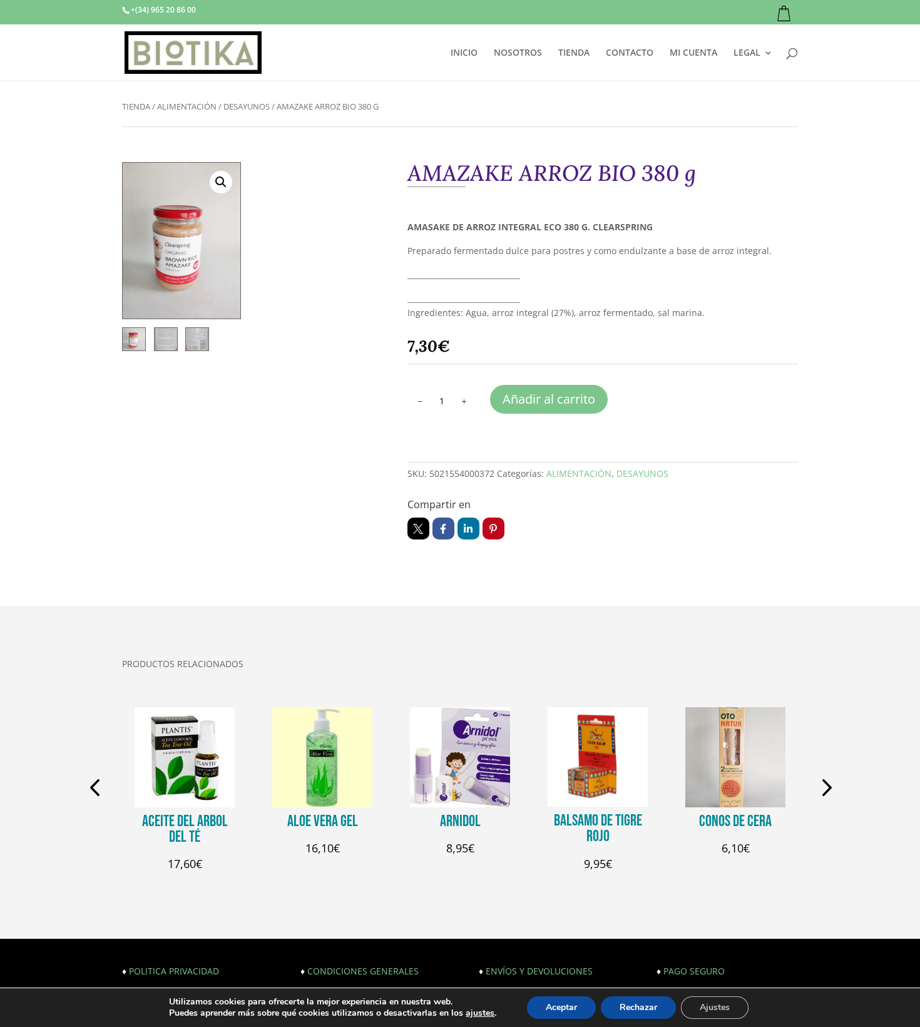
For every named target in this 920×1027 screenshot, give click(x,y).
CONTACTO (629, 53)
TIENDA (574, 53)
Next (823, 789)
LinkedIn (468, 528)
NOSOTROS (518, 53)
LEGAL (746, 53)
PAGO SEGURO (694, 971)
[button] (221, 182)
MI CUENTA (693, 53)
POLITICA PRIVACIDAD (174, 971)
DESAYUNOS (246, 106)
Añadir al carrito (549, 399)
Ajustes (715, 1007)
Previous (97, 789)
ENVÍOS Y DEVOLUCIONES (539, 971)
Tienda (136, 106)
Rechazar (638, 1007)
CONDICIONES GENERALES (363, 971)
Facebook (443, 528)
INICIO (464, 53)
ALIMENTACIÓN (187, 106)
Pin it (493, 528)
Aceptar (561, 1007)
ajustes (480, 1013)
